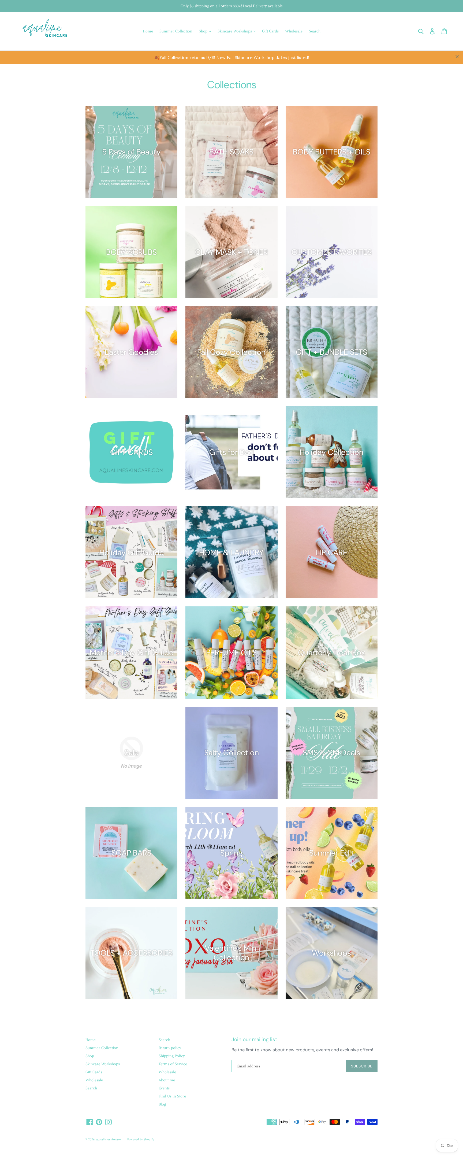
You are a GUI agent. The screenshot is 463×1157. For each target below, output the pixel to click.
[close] (457, 56)
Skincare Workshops (235, 31)
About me (167, 1080)
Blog (162, 1104)
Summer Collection (175, 31)
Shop (203, 31)
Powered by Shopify (140, 1139)
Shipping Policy (172, 1055)
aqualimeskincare (108, 1139)
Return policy (170, 1047)
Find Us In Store (172, 1096)
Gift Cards (270, 31)
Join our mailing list (254, 1040)
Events (164, 1088)
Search (314, 31)
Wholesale (294, 31)
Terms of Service (173, 1064)
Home (148, 31)
